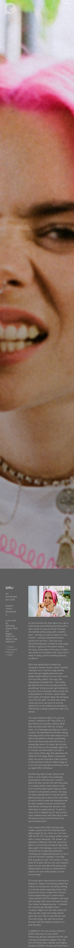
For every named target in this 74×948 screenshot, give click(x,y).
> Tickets (10, 646)
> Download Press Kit (11, 650)
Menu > (67, 3)
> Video (9, 654)
